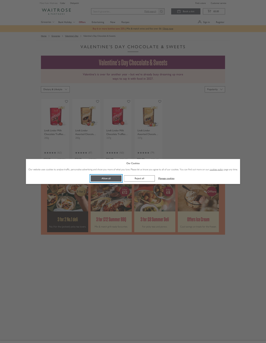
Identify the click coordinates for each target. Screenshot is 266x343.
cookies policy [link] (216, 169)
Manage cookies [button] (166, 178)
